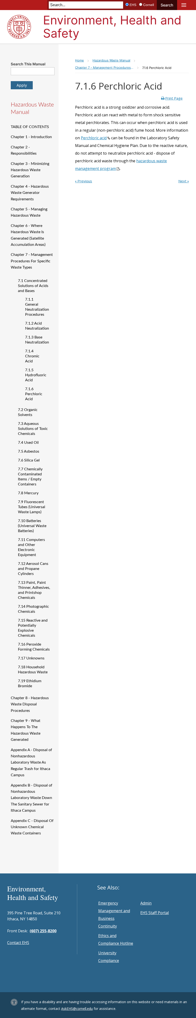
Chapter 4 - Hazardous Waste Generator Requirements (30, 193)
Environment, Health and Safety (112, 26)
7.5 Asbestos (28, 451)
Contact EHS (18, 942)
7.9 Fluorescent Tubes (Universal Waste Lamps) (31, 507)
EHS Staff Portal (154, 912)
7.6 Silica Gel (29, 460)
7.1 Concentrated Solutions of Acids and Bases (33, 286)
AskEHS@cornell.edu (77, 1008)
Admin (146, 903)
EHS (133, 5)
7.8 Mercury (28, 493)
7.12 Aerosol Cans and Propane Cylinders (33, 569)
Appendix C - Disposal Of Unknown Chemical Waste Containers (32, 827)
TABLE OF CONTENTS (30, 127)
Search (167, 5)
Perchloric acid (94, 138)
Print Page (174, 98)
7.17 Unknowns (31, 658)
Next (183, 181)
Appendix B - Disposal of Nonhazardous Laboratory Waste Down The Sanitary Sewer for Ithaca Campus (31, 798)
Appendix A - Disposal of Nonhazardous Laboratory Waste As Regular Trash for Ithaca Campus (31, 762)
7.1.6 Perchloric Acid (33, 394)
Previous (83, 181)
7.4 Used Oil (28, 442)
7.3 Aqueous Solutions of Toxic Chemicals (33, 429)
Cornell (148, 5)
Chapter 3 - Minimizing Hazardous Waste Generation (30, 170)
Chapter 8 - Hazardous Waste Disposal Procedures (30, 704)
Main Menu (184, 5)
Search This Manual (28, 64)
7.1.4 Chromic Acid (32, 356)
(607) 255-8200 (43, 931)
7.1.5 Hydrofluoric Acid (35, 375)
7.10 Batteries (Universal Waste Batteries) (32, 526)
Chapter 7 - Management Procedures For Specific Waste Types (32, 261)
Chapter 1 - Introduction (31, 137)
